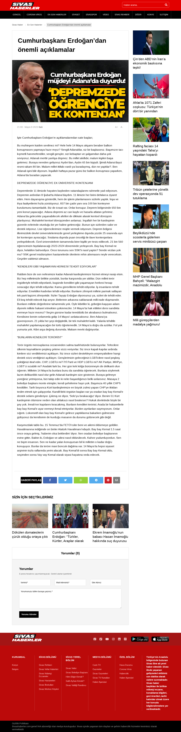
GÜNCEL (17, 14)
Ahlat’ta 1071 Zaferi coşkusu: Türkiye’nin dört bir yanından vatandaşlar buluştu (148, 109)
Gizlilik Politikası (20, 723)
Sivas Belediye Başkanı (77, 672)
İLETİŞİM (164, 14)
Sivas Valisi (71, 668)
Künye (15, 665)
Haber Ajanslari (100, 682)
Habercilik (124, 673)
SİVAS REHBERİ (122, 14)
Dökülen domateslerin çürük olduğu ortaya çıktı (30, 534)
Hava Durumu (125, 665)
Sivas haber (152, 683)
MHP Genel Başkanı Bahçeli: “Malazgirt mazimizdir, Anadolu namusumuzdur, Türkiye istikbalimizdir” (150, 285)
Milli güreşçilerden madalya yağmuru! (146, 322)
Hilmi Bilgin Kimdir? (75, 676)
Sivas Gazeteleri (100, 673)
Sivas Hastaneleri (47, 680)
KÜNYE (150, 14)
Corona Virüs (125, 669)
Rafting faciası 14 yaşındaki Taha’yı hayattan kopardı (145, 150)
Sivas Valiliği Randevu (76, 685)
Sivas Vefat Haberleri (48, 669)
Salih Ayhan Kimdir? (75, 681)
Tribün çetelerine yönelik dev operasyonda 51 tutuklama (150, 193)
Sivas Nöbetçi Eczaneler (45, 675)
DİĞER (138, 14)
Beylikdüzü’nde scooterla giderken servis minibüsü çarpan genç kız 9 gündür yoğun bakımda (151, 241)
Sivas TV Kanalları (101, 677)
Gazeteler (97, 669)
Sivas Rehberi (45, 665)
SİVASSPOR (91, 14)
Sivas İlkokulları (46, 684)
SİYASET (76, 14)
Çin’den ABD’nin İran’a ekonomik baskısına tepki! (149, 63)
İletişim (15, 669)
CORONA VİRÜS (34, 14)
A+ (116, 127)
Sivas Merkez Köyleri (49, 689)
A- (122, 127)
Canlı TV (97, 665)
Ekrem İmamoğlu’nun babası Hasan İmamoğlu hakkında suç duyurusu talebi (110, 538)
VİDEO (106, 14)
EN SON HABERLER (57, 14)
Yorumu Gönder (28, 614)
